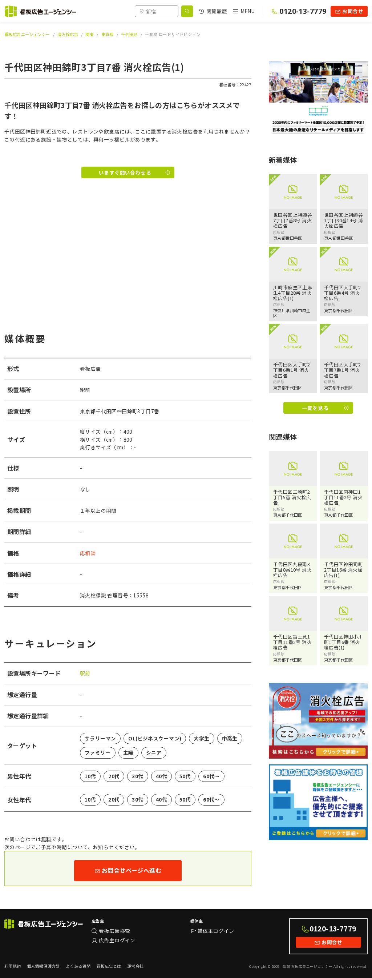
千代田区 (129, 34)
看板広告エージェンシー (27, 34)
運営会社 (135, 966)
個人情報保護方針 (43, 966)
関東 (89, 34)
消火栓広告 (67, 34)
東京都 (107, 34)
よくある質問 (78, 966)
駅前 (85, 673)
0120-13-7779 (302, 11)
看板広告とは (108, 966)
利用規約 (12, 966)
